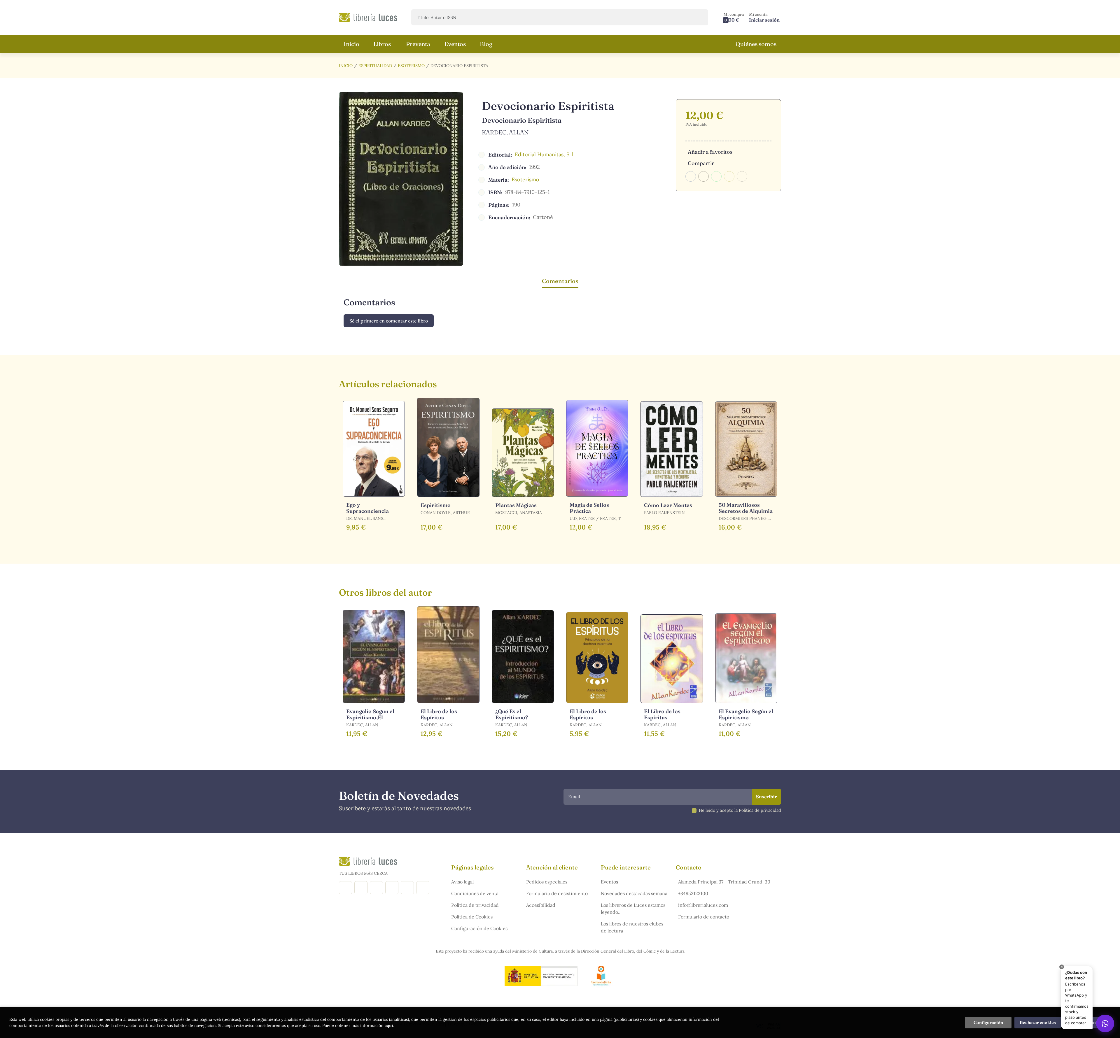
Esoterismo (411, 65)
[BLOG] (391, 887)
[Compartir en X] (703, 176)
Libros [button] (382, 44)
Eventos (609, 882)
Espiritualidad (375, 65)
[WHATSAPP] (422, 887)
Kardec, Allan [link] (505, 132)
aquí (389, 1025)
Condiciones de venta (474, 893)
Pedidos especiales (546, 882)
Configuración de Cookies (479, 928)
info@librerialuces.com (703, 905)
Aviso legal (462, 882)
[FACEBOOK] (345, 887)
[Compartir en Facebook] (690, 176)
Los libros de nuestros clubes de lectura (632, 927)
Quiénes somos (756, 44)
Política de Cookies (472, 917)
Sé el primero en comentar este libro (388, 321)
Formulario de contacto (703, 917)
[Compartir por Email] (729, 176)
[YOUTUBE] (407, 887)
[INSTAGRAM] (361, 887)
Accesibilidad (540, 905)
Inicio (346, 65)
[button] (734, 17)
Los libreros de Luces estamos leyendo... (633, 908)
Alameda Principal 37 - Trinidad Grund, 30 (724, 882)
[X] (376, 887)
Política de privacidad (475, 905)
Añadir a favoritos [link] (710, 151)
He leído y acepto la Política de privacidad (740, 810)
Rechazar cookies (1038, 1022)
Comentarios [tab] (560, 281)
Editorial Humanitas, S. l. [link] (545, 154)
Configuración (988, 1022)
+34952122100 (693, 893)
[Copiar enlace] (742, 176)
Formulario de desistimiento (557, 893)
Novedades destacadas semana (634, 893)
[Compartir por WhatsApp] (716, 176)
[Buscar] (698, 17)
